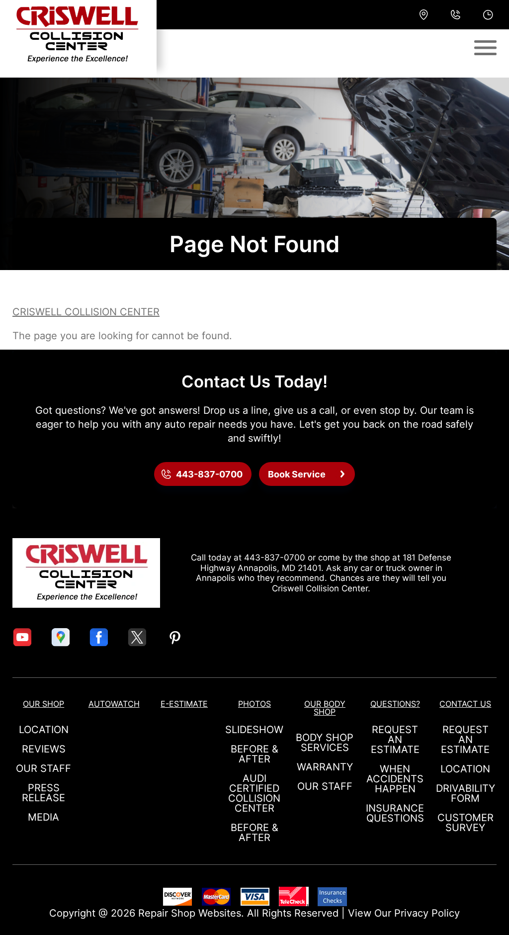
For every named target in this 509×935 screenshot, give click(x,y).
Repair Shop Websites (189, 913)
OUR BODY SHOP (324, 708)
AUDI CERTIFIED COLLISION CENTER (254, 793)
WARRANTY (325, 767)
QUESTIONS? (395, 704)
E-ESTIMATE (184, 704)
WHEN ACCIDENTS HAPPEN (395, 779)
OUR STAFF (43, 768)
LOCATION (44, 730)
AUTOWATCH (114, 704)
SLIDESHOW (254, 730)
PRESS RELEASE (43, 793)
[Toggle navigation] (485, 47)
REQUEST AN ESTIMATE (395, 739)
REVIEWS (44, 749)
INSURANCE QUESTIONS (395, 813)
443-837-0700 (274, 557)
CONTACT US (465, 704)
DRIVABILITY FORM (465, 793)
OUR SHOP (43, 704)
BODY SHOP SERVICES (324, 742)
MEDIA (43, 817)
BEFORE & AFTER (254, 754)
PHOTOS (254, 704)
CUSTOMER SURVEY (465, 823)
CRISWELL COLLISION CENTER (86, 312)
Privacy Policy (427, 913)
